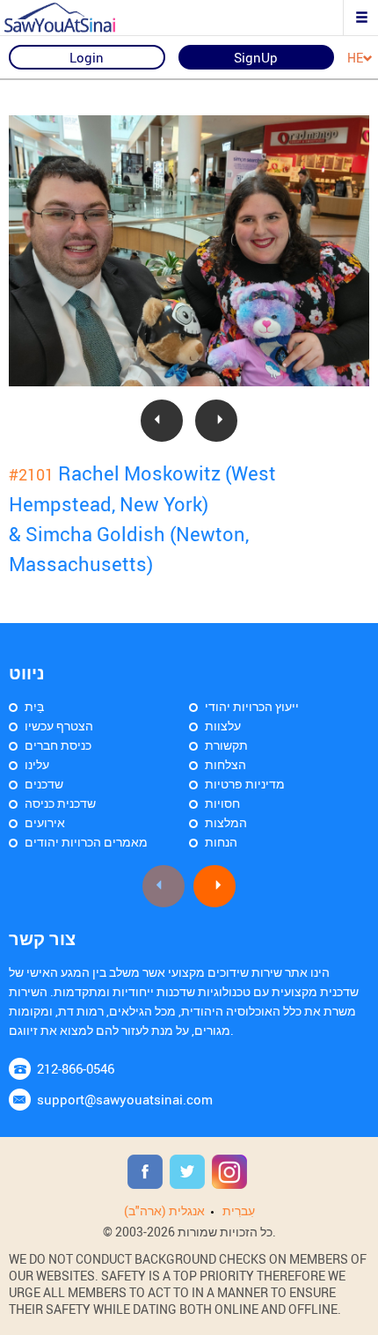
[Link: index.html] (74, 18)
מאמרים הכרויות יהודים (86, 841)
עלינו (37, 764)
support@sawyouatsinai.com (125, 1099)
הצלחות (225, 764)
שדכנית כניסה (60, 803)
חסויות (222, 803)
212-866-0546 (75, 1068)
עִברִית (238, 1210)
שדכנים (44, 783)
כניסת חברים (58, 745)
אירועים (45, 822)
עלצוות (223, 725)
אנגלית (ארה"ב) (164, 1210)
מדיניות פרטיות (245, 783)
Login (86, 57)
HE (355, 58)
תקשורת (226, 745)
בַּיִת (34, 706)
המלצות (226, 822)
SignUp (256, 57)
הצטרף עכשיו (59, 725)
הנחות (221, 841)
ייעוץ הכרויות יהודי (252, 706)
